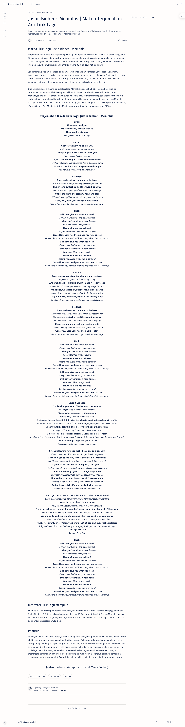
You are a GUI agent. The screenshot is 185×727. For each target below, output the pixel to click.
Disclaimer (143, 17)
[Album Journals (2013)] (37, 676)
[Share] (122, 40)
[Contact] (5, 35)
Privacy (152, 17)
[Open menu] (5, 4)
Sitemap (134, 17)
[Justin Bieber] (54, 676)
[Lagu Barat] (67, 676)
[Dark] (176, 4)
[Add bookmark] (115, 40)
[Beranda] (5, 12)
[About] (5, 30)
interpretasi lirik (16, 4)
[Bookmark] (181, 4)
